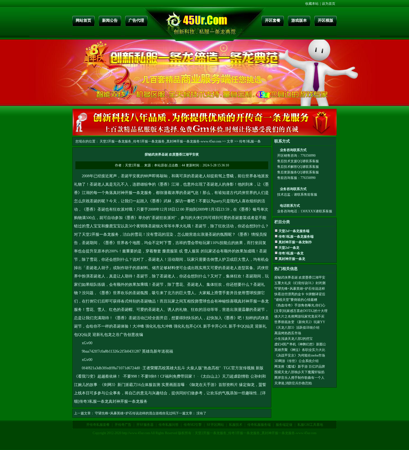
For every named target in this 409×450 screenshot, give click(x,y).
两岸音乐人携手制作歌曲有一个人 (299, 378)
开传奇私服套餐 (98, 425)
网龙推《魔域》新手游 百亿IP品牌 (299, 366)
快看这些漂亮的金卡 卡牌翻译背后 (299, 294)
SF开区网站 (215, 425)
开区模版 (325, 20)
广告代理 (136, 20)
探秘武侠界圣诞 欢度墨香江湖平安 (299, 277)
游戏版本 (299, 20)
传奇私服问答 (169, 425)
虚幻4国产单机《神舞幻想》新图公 (300, 344)
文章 (230, 141)
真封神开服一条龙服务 (132, 193)
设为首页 (328, 4)
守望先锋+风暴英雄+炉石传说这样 (299, 289)
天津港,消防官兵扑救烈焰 (293, 383)
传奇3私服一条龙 (94, 401)
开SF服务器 (145, 425)
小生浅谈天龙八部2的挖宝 (293, 339)
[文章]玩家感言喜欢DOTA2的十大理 (300, 311)
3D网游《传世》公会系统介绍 (296, 361)
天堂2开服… (134, 165)
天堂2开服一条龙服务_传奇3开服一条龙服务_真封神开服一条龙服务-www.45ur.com (160, 141)
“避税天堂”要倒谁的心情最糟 (295, 300)
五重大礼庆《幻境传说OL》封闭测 (300, 283)
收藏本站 (312, 4)
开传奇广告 (123, 425)
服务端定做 (284, 425)
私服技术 (235, 425)
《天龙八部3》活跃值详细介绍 (296, 327)
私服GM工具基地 (310, 425)
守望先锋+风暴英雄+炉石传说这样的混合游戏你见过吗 (135, 413)
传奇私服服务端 (259, 425)
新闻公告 (110, 20)
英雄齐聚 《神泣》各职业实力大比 (299, 350)
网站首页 (83, 20)
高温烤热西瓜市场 (287, 333)
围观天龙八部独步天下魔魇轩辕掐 (299, 372)
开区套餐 (272, 20)
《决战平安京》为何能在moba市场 (299, 355)
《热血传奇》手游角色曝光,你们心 (299, 305)
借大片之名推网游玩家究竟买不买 (299, 316)
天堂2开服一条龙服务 (100, 234)
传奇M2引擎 (193, 425)
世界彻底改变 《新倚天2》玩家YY (299, 322)
